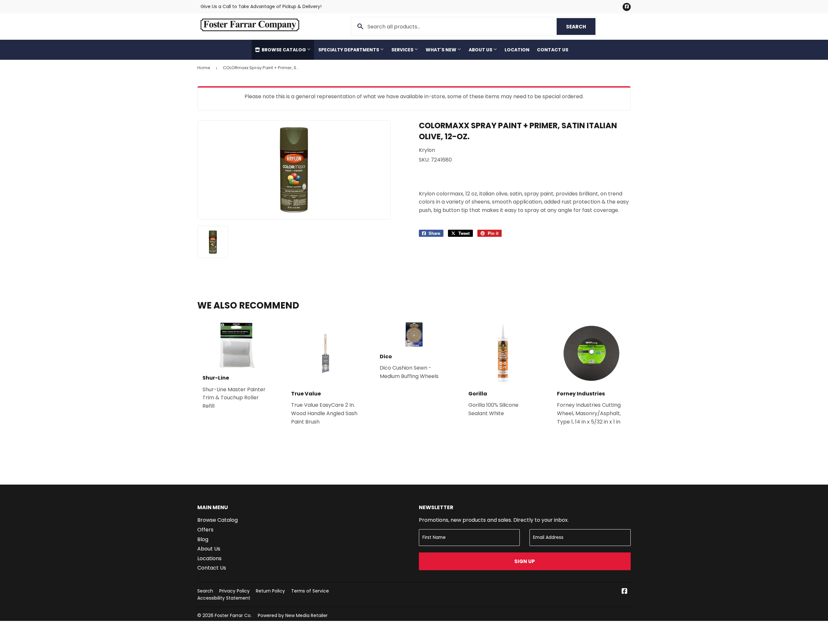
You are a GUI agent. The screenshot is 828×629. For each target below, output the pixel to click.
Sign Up (524, 561)
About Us (481, 50)
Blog (202, 539)
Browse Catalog (284, 50)
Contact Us (552, 50)
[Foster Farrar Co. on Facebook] (624, 591)
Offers (205, 529)
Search (580, 26)
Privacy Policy (234, 591)
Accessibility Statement (223, 598)
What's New (441, 50)
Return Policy (270, 591)
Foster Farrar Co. (233, 615)
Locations (209, 558)
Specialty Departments (349, 50)
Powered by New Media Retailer (293, 615)
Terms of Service (310, 591)
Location (517, 50)
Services (402, 50)
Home (203, 68)
